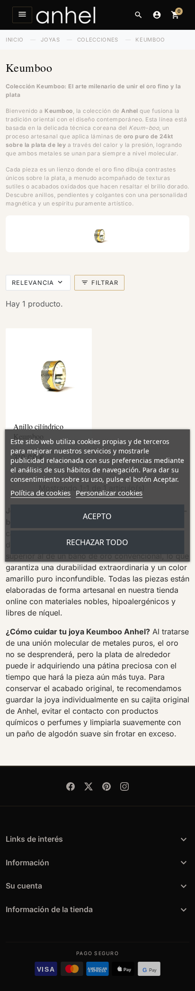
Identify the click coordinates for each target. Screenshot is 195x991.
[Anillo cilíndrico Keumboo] (49, 371)
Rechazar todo (97, 542)
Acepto (97, 516)
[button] (138, 15)
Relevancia (33, 282)
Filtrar (99, 282)
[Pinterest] (106, 786)
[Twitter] (88, 786)
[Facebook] (70, 786)
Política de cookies (40, 492)
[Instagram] (124, 786)
